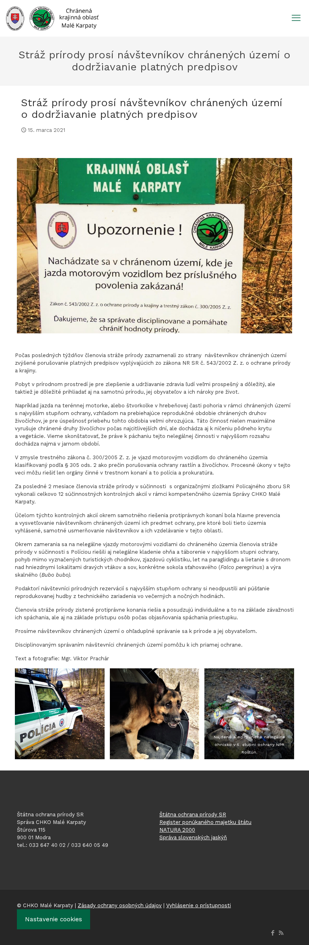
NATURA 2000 (177, 830)
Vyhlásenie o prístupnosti (198, 905)
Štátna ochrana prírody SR (192, 814)
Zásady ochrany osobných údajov (120, 905)
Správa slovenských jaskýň (193, 837)
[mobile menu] (296, 18)
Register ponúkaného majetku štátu (205, 822)
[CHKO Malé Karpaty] (52, 18)
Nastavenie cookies (53, 919)
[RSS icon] (281, 933)
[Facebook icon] (273, 933)
